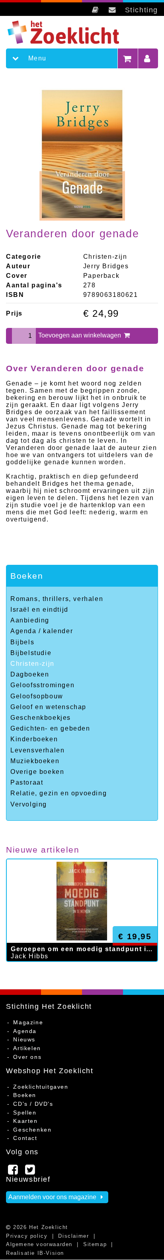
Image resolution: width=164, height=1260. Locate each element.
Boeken (26, 575)
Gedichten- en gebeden (50, 728)
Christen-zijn (32, 663)
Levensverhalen (37, 750)
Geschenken (32, 1129)
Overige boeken (37, 771)
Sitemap (95, 1244)
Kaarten (25, 1121)
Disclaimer (73, 1236)
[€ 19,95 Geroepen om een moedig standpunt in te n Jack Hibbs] (82, 969)
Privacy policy (26, 1236)
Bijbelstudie (30, 652)
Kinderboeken (34, 739)
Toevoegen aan (80, 335)
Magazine (28, 1022)
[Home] (70, 32)
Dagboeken (29, 674)
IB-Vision (50, 1253)
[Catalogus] (95, 10)
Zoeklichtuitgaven (40, 1087)
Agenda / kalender (41, 631)
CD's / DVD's (33, 1104)
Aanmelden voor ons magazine (53, 1197)
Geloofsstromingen (42, 685)
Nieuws (24, 1039)
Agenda (25, 1031)
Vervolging (28, 804)
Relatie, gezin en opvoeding (58, 793)
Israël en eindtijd (39, 609)
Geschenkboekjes (40, 717)
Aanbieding (29, 620)
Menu (36, 58)
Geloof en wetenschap (48, 707)
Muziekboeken (34, 761)
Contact (25, 1138)
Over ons (27, 1057)
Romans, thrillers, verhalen (56, 598)
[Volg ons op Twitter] (30, 1172)
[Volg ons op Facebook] (13, 1172)
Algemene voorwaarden (39, 1244)
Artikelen (27, 1048)
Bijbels (22, 642)
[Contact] (112, 10)
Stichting (141, 10)
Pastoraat (26, 782)
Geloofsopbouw (36, 696)
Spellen (24, 1112)
